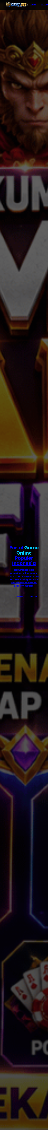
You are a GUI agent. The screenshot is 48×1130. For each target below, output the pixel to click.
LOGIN (33, 4)
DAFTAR (33, 596)
